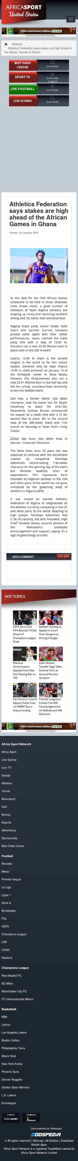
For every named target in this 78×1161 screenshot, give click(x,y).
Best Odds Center (13, 846)
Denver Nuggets (12, 1079)
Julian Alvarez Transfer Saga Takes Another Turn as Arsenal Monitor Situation (50, 670)
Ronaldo (7, 864)
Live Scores (9, 760)
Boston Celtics (11, 1040)
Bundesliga (9, 911)
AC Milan (7, 983)
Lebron (6, 1025)
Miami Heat (9, 1056)
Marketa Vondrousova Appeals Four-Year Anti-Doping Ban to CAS (24, 670)
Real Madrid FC (12, 975)
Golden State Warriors (16, 1087)
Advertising (9, 830)
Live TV (6, 767)
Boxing (6, 814)
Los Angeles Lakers (14, 1032)
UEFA (5, 926)
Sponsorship (9, 838)
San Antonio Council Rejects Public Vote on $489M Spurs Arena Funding (25, 704)
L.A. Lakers (9, 1095)
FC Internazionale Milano (17, 999)
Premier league (11, 879)
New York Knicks (12, 1064)
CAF (4, 942)
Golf (4, 807)
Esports (6, 822)
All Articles (51, 1140)
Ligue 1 (6, 895)
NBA (4, 1017)
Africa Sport (9, 752)
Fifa (4, 918)
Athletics (17, 44)
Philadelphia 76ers (13, 1048)
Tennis (6, 791)
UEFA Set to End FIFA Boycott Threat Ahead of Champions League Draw (25, 634)
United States (23, 14)
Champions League (14, 934)
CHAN (5, 950)
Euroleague (9, 1103)
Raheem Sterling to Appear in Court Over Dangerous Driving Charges (50, 632)
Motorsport (8, 799)
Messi (5, 871)
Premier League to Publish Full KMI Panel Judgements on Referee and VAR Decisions (50, 706)
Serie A (6, 903)
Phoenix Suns (10, 1072)
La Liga (6, 887)
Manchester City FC (14, 991)
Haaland (7, 958)
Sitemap (38, 1140)
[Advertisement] (39, 149)
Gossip (6, 775)
